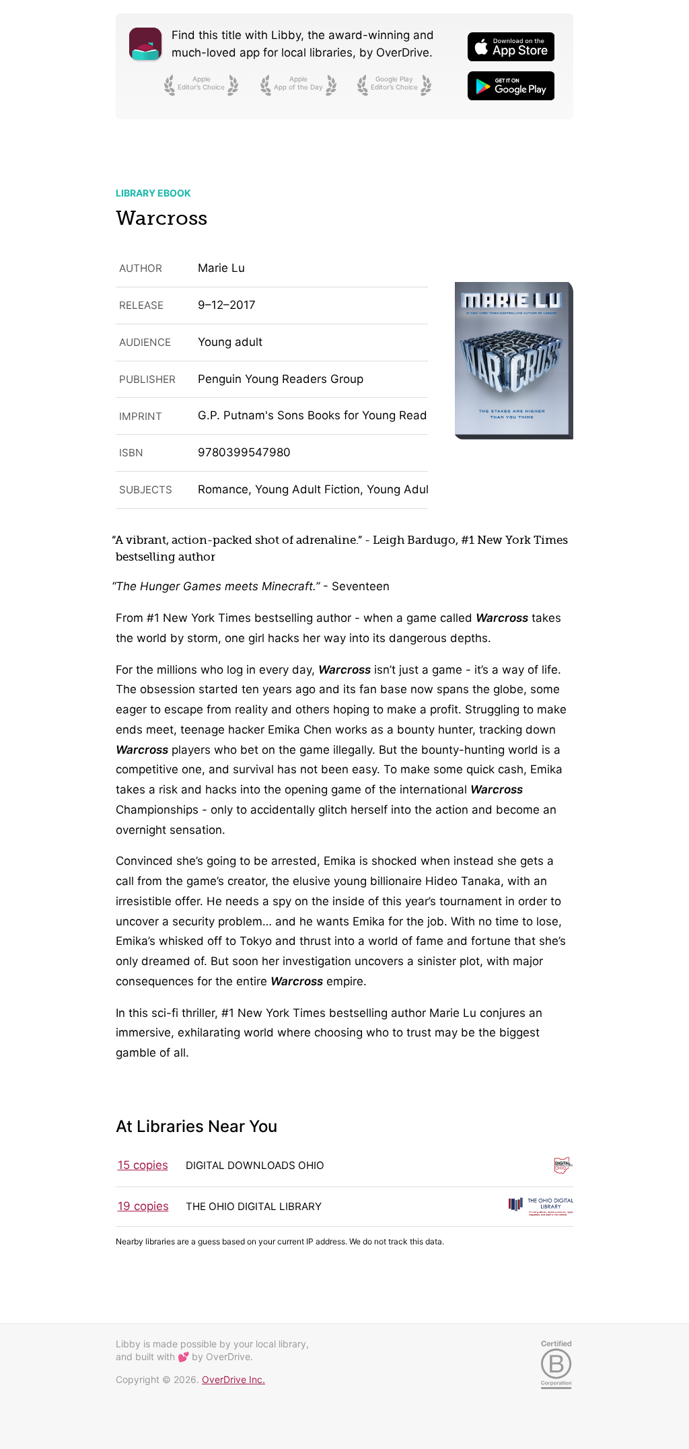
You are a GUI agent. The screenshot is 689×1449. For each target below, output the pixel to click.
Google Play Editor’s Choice (394, 83)
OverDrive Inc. (233, 1379)
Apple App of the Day (298, 83)
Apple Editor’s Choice (201, 83)
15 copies (143, 1165)
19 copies (143, 1206)
